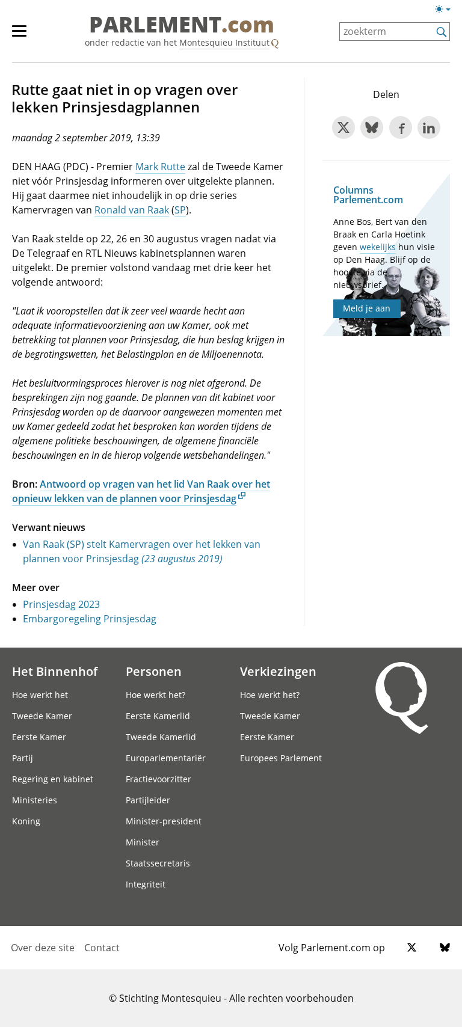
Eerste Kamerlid (158, 716)
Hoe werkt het (40, 695)
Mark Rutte (160, 166)
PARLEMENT (181, 25)
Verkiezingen (278, 671)
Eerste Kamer (39, 737)
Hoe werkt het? (155, 695)
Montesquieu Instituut (224, 42)
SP (180, 209)
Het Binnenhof (54, 671)
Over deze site (43, 947)
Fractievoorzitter (158, 779)
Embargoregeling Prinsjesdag (89, 618)
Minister (142, 842)
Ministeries (34, 800)
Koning (26, 821)
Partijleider (148, 800)
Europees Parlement (281, 758)
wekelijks (378, 247)
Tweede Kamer (42, 716)
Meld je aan (366, 308)
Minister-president (164, 821)
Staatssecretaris (158, 863)
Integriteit (145, 884)
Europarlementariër (166, 758)
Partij (22, 758)
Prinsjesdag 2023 (61, 604)
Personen (154, 671)
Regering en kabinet (52, 779)
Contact (102, 947)
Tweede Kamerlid (161, 737)
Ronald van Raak (131, 209)
